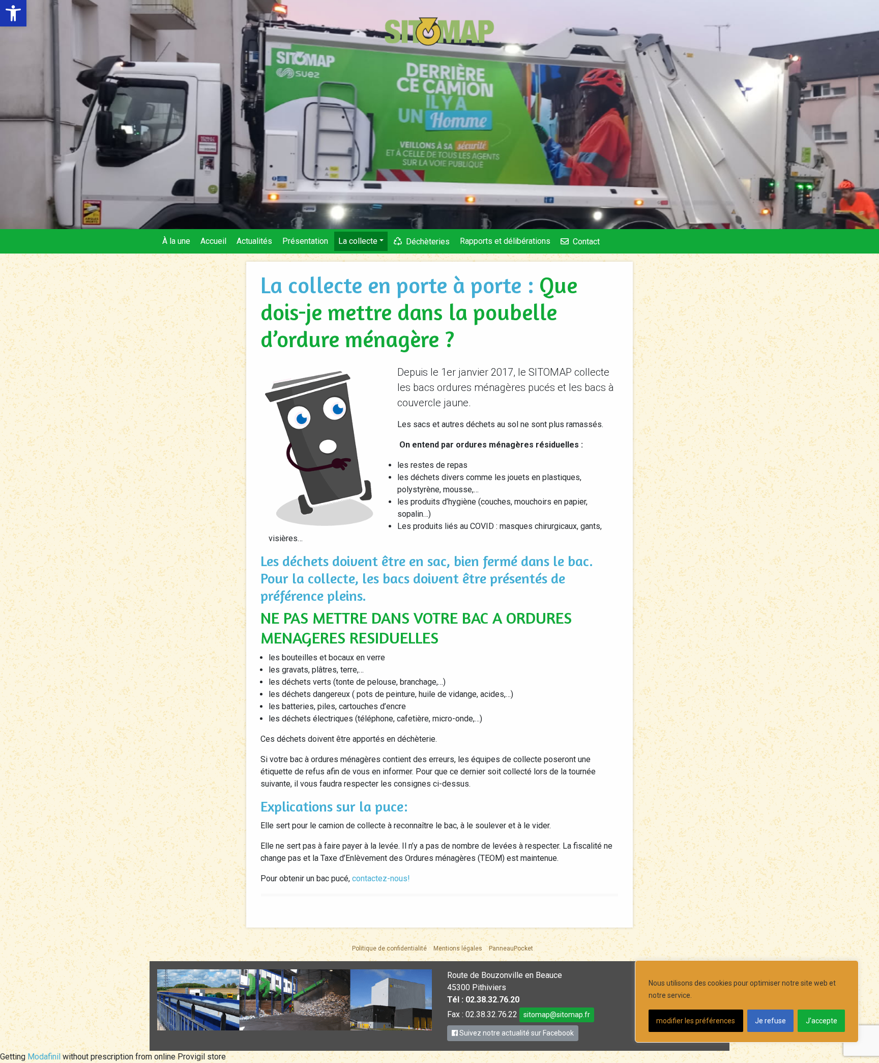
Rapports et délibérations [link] (505, 241)
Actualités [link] (254, 241)
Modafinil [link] (44, 1056)
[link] (13, 13)
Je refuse (770, 1021)
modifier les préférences (695, 1021)
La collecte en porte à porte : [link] (399, 284)
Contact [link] (586, 241)
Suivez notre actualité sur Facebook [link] (516, 1033)
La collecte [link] (357, 241)
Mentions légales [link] (457, 948)
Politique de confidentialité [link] (389, 948)
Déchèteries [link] (428, 241)
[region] (747, 1001)
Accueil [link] (213, 241)
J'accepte (821, 1021)
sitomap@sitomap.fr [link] (556, 1015)
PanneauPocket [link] (511, 948)
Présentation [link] (305, 241)
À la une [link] (176, 241)
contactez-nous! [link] (381, 878)
